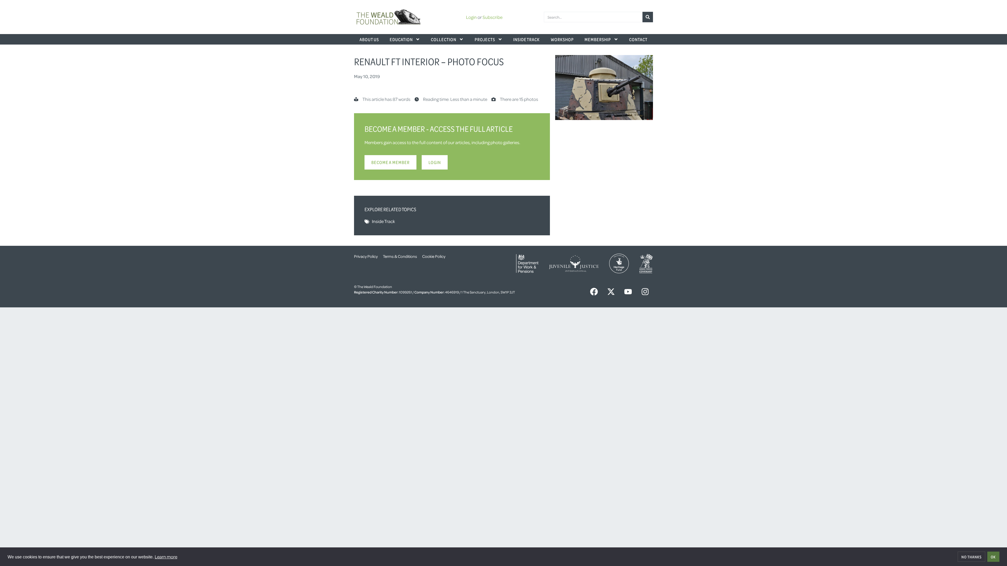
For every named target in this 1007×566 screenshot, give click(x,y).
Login (471, 17)
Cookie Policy (433, 256)
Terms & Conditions (400, 256)
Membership (598, 39)
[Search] (647, 17)
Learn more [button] (166, 556)
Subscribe (492, 17)
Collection (443, 39)
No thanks (971, 556)
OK (993, 556)
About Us (369, 39)
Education (401, 39)
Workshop (562, 39)
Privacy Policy (366, 256)
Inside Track (526, 39)
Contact (638, 39)
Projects (485, 39)
